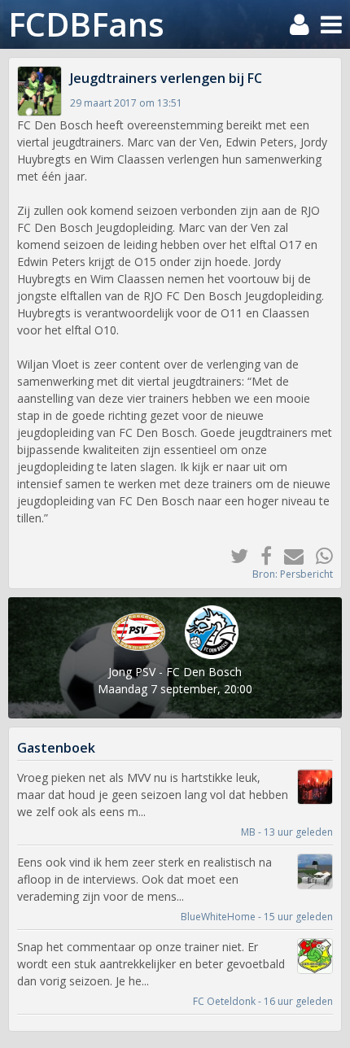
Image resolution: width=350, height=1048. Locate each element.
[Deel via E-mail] (288, 555)
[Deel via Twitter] (233, 555)
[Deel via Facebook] (260, 555)
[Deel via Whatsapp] (318, 555)
